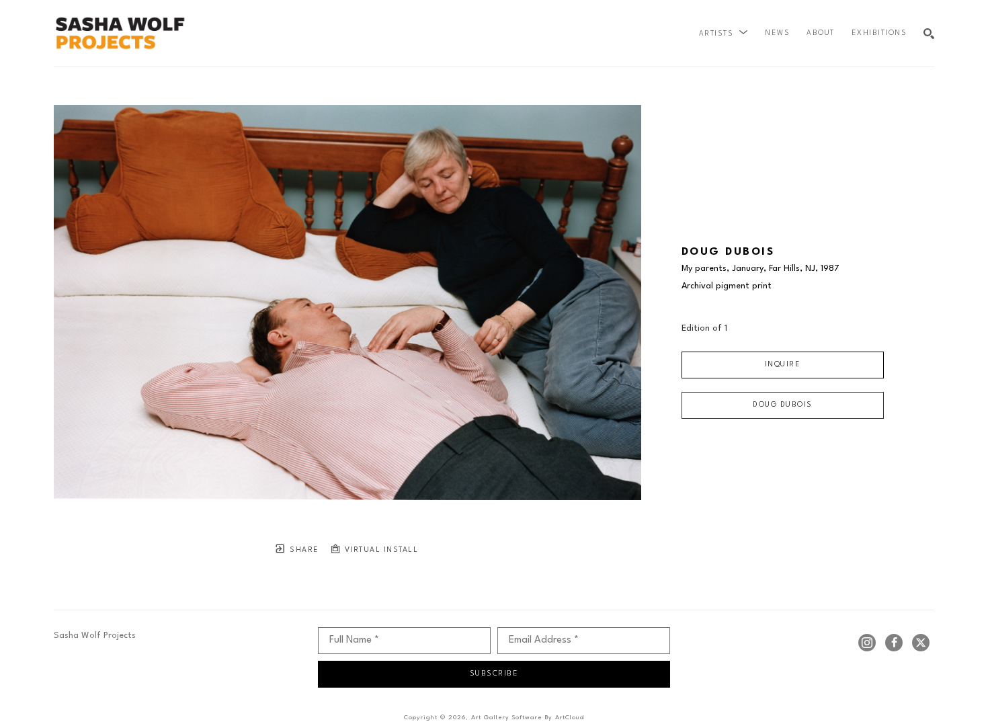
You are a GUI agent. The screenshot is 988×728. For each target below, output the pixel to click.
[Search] (928, 33)
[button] (724, 33)
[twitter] (921, 642)
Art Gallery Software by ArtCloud (527, 718)
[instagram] (867, 642)
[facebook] (894, 642)
